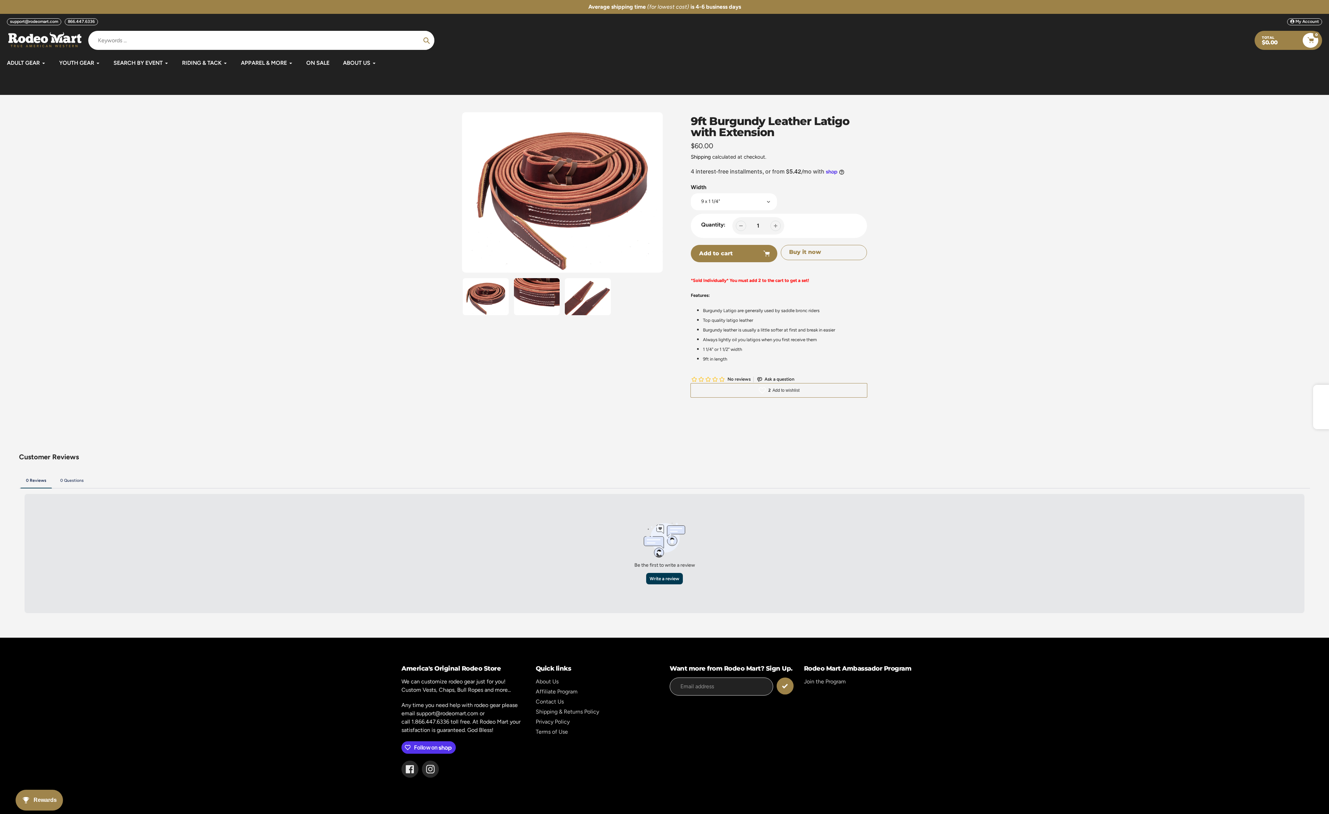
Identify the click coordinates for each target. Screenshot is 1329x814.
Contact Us (550, 701)
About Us (547, 681)
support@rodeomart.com (34, 21)
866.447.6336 (81, 21)
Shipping (701, 157)
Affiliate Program (557, 691)
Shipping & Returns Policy (567, 711)
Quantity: (713, 224)
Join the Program (825, 681)
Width (698, 187)
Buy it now (805, 252)
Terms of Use (552, 731)
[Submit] (785, 686)
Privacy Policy (553, 721)
